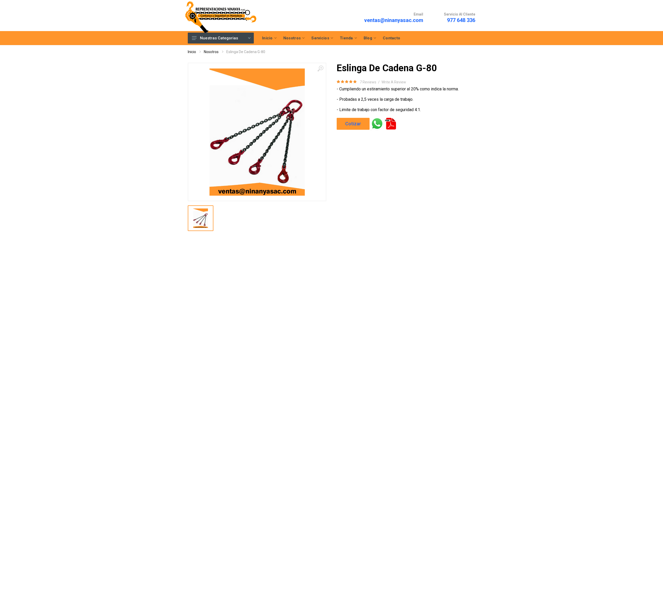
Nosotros (211, 52)
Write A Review (393, 82)
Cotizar (353, 123)
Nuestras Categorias (219, 38)
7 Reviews (368, 82)
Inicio (192, 52)
